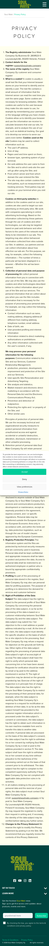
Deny (24, 479)
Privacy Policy (23, 492)
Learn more (8, 893)
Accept (25, 471)
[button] (44, 4)
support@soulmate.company (27, 65)
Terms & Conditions (10, 940)
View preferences (24, 486)
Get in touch (8, 887)
